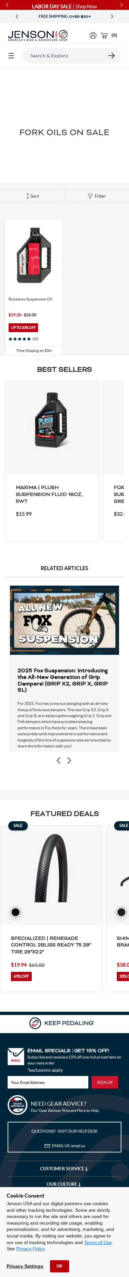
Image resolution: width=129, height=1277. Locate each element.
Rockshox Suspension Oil (30, 299)
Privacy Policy (30, 1248)
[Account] (93, 35)
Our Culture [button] (62, 1184)
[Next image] (68, 761)
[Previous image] (59, 761)
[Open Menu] (11, 55)
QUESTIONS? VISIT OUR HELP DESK (64, 1131)
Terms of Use (98, 1242)
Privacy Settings (25, 1266)
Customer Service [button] (62, 1168)
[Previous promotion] (17, 17)
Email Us (68, 1146)
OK (60, 1266)
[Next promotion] (112, 17)
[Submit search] (112, 56)
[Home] (37, 35)
